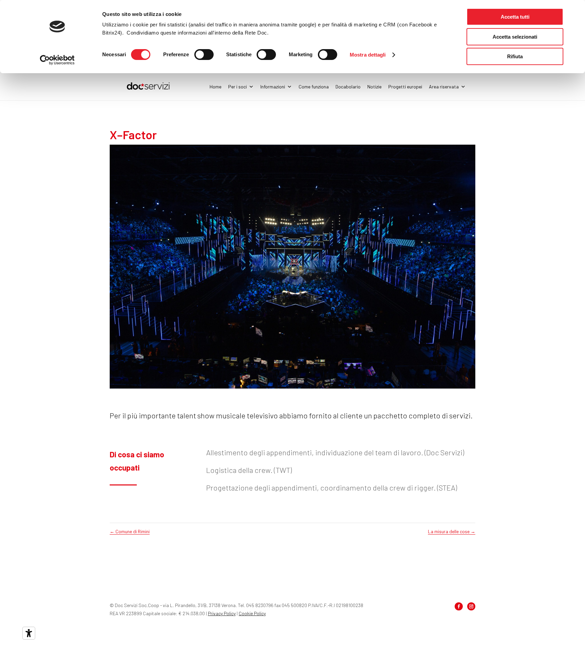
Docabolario (348, 86)
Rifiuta (515, 56)
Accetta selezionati (515, 37)
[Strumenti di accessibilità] (28, 633)
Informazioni (272, 86)
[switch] (204, 54)
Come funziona (314, 86)
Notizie (374, 86)
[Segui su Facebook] (459, 606)
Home (215, 86)
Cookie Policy (252, 613)
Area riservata (444, 86)
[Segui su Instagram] (471, 606)
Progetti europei (405, 86)
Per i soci (237, 86)
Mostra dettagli (368, 55)
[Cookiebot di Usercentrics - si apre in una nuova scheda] (57, 60)
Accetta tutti (515, 17)
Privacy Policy (222, 613)
